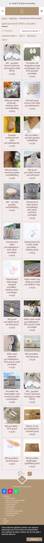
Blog (5, 523)
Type (4, 40)
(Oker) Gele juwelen (12, 502)
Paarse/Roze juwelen (12, 513)
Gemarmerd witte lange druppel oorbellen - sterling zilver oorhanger (11, 286)
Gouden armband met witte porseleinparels (11, 139)
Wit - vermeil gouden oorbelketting (12, 205)
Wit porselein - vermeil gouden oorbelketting (11, 172)
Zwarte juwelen (10, 515)
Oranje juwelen (10, 506)
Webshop (13, 18)
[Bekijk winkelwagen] (41, 11)
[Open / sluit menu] (2, 11)
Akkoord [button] (34, 539)
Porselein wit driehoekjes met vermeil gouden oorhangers (12, 395)
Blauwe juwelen (10, 498)
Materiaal (31, 36)
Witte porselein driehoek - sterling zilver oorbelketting (12, 104)
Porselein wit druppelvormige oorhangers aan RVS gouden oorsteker (32, 68)
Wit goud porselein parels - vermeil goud (32, 172)
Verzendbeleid (17, 486)
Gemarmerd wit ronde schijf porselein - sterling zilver (32, 246)
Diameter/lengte (9, 36)
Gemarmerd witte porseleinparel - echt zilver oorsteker (12, 247)
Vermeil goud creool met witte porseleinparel (32, 103)
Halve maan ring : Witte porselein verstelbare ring (32, 282)
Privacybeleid (27, 486)
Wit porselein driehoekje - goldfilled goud (32, 461)
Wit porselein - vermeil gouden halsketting (32, 138)
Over (5, 518)
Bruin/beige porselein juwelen (15, 500)
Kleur (22, 36)
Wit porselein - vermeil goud (32, 355)
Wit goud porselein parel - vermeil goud (12, 322)
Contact (6, 521)
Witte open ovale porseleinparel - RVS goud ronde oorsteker (32, 323)
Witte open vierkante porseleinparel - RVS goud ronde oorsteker (12, 359)
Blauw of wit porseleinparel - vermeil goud (32, 429)
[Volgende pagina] (30, 474)
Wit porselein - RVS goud (12, 427)
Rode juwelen (10, 509)
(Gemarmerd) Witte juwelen (30, 18)
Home (4, 18)
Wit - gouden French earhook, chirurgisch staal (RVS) (12, 67)
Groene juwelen (11, 504)
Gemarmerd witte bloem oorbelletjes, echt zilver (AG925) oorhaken (32, 208)
